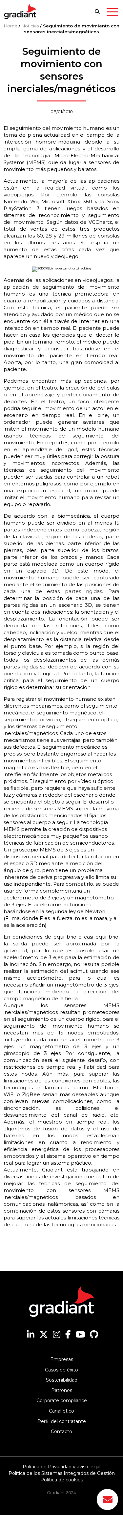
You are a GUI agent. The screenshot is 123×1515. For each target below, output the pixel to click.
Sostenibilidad (61, 1380)
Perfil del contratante (61, 1421)
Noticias (30, 25)
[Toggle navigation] (112, 13)
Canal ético (61, 1411)
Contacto (61, 1431)
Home (10, 25)
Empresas (61, 1359)
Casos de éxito (61, 1370)
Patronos (61, 1390)
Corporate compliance (61, 1400)
